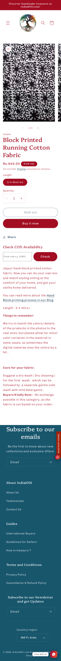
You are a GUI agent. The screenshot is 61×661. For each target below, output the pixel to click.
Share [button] (12, 237)
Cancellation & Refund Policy (26, 582)
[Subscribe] (50, 462)
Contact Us (13, 509)
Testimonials (15, 500)
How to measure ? (18, 550)
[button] (8, 23)
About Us (12, 492)
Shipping (21, 169)
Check (45, 256)
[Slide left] (22, 128)
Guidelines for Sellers (21, 541)
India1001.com (20, 652)
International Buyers (20, 533)
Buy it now (30, 223)
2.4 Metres (17, 183)
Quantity (8, 190)
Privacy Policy (16, 574)
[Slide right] (38, 128)
